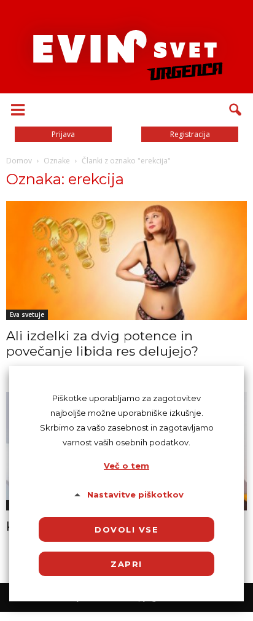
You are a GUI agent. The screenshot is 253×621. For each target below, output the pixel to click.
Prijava (63, 134)
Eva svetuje (27, 314)
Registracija (190, 134)
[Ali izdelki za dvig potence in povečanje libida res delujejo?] (126, 260)
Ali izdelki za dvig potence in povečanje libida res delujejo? (102, 343)
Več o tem (126, 466)
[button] (236, 110)
